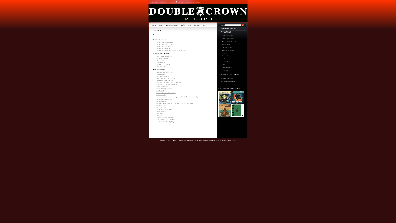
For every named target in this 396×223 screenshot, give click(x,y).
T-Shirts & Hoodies (227, 67)
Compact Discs (225, 44)
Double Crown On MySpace (164, 44)
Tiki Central (159, 113)
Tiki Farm (159, 115)
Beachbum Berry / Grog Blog (164, 72)
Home (154, 30)
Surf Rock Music (161, 105)
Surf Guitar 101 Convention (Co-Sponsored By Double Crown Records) (177, 97)
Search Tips (233, 28)
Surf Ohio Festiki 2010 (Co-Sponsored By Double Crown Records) (175, 103)
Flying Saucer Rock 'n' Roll (164, 56)
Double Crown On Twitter (163, 46)
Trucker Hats (225, 70)
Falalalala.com (160, 74)
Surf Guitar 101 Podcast (163, 64)
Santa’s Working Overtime (164, 89)
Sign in (188, 2)
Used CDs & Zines (227, 62)
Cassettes (224, 53)
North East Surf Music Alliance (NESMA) (168, 82)
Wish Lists (172, 2)
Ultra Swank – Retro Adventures (165, 120)
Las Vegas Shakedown (162, 76)
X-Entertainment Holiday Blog (165, 122)
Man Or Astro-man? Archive (164, 80)
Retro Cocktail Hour (162, 87)
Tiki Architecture (161, 111)
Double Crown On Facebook (164, 42)
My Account (154, 2)
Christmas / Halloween (228, 56)
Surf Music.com (161, 101)
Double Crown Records (227, 39)
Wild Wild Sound (161, 66)
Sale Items (224, 59)
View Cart (180, 2)
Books (223, 64)
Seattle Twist (160, 91)
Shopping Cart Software (220, 140)
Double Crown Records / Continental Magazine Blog (171, 50)
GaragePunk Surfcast (162, 58)
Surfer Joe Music (161, 107)
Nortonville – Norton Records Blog (166, 84)
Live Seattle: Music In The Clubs (165, 78)
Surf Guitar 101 (161, 95)
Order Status (163, 2)
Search (223, 25)
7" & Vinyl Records (227, 47)
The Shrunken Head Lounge (164, 109)
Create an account (195, 2)
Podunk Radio (160, 62)
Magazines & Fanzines (228, 50)
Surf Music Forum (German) (164, 99)
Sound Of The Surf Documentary (166, 93)
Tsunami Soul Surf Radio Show (165, 118)
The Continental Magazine (228, 41)
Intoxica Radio (160, 60)
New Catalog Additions (228, 36)
